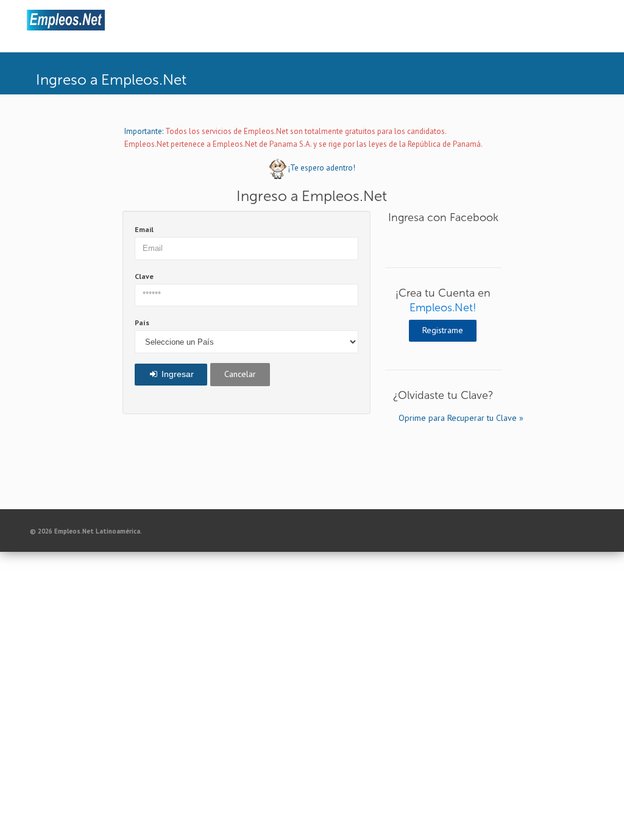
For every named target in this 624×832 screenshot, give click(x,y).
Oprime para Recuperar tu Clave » (450, 417)
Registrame (442, 330)
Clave (144, 276)
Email (144, 229)
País (142, 322)
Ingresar (176, 374)
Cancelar (240, 373)
